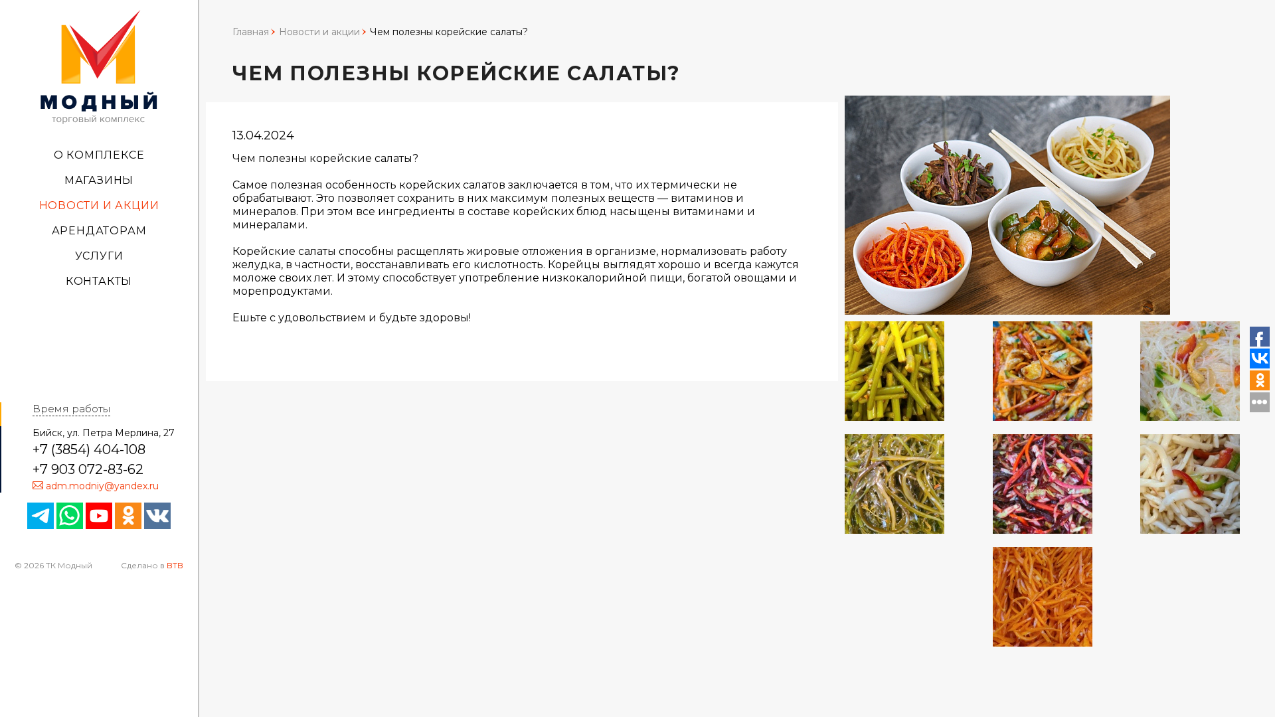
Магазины (98, 180)
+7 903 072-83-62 (88, 469)
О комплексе (99, 155)
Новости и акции (99, 205)
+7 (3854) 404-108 (89, 449)
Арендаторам (99, 230)
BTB (175, 565)
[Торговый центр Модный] (99, 66)
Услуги (99, 256)
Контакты (99, 281)
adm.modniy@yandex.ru (102, 486)
